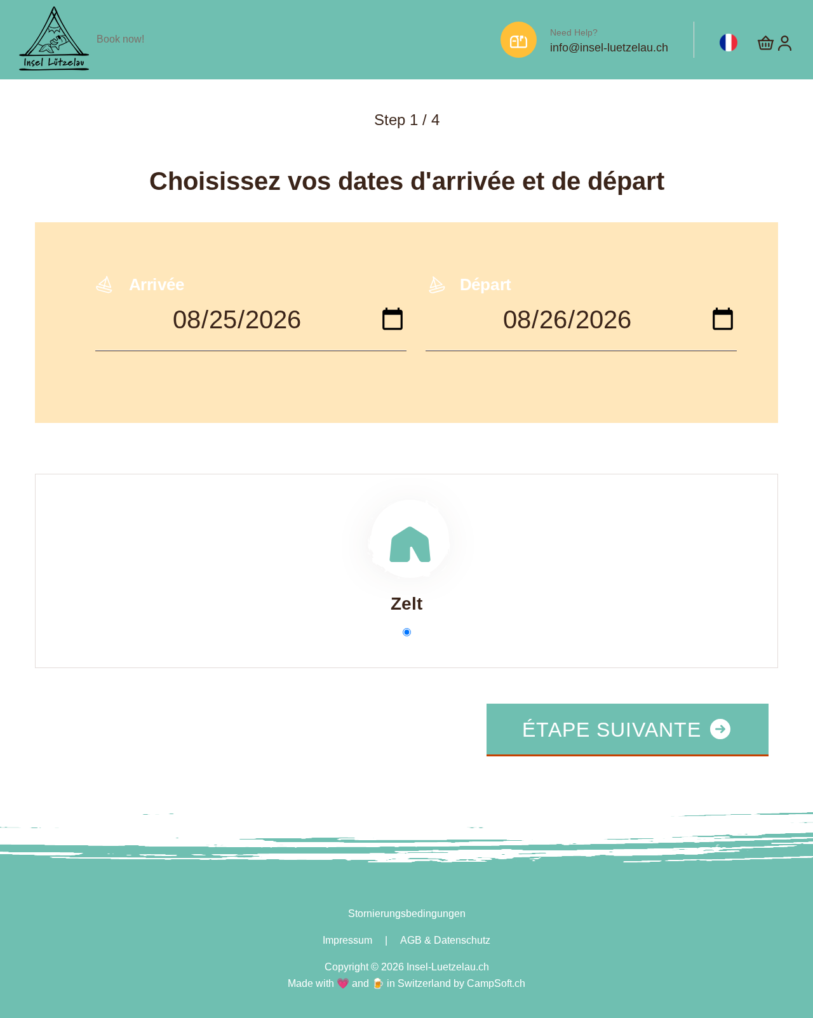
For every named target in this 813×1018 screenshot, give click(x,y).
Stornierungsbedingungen (407, 913)
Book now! (120, 39)
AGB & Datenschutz (445, 940)
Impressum (347, 940)
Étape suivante (615, 729)
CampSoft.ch (496, 983)
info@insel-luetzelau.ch (609, 47)
